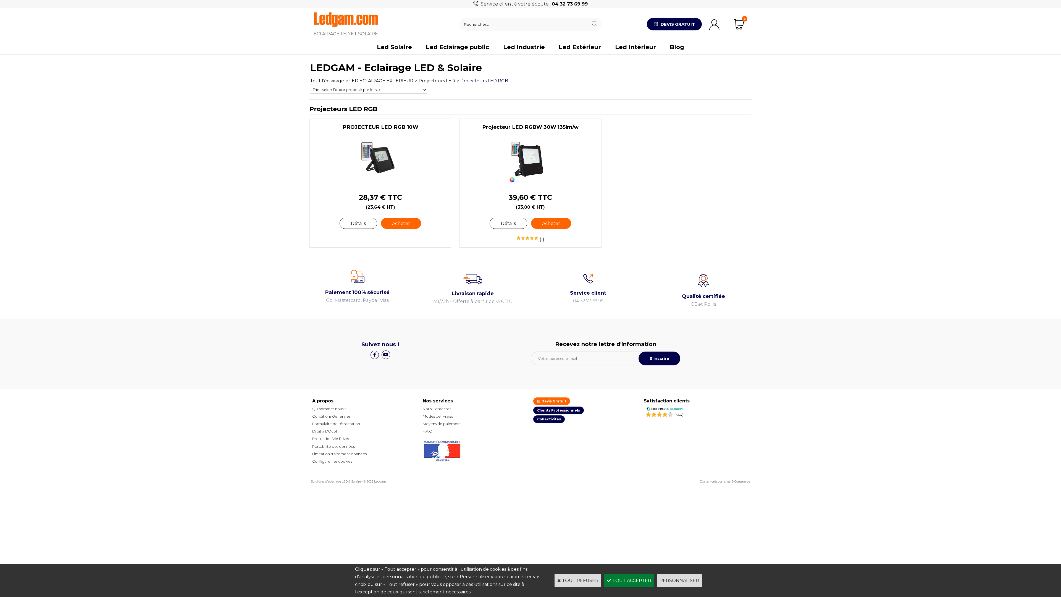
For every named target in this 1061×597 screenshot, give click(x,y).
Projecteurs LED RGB (484, 80)
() (678, 415)
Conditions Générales (331, 416)
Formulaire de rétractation (336, 423)
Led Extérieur (580, 47)
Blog (677, 47)
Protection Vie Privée (331, 438)
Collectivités (549, 419)
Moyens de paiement (442, 423)
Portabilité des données (333, 446)
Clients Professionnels (558, 410)
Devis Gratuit (553, 401)
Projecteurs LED (437, 80)
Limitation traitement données (339, 454)
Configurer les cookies (332, 461)
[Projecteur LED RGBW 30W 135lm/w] (530, 183)
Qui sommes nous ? (329, 409)
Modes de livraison (439, 416)
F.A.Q (427, 431)
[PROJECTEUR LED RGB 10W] (380, 183)
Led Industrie (524, 47)
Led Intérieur (635, 47)
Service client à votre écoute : (534, 4)
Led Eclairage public (457, 47)
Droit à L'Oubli (325, 431)
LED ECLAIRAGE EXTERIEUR (381, 80)
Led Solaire (394, 47)
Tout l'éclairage (327, 80)
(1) (542, 239)
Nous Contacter (437, 409)
